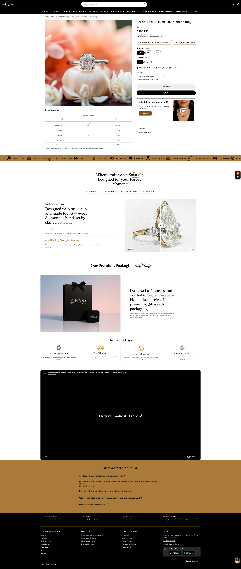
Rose (157, 53)
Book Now (145, 113)
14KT (140, 62)
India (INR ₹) (192, 561)
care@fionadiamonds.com (133, 519)
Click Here (82, 486)
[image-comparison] (160, 225)
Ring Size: (139, 72)
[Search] (144, 4)
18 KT (148, 62)
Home (47, 17)
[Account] (234, 4)
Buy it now (166, 93)
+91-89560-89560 (92, 519)
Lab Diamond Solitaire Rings (60, 17)
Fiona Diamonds (51, 564)
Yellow (141, 53)
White (149, 53)
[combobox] (114, 4)
